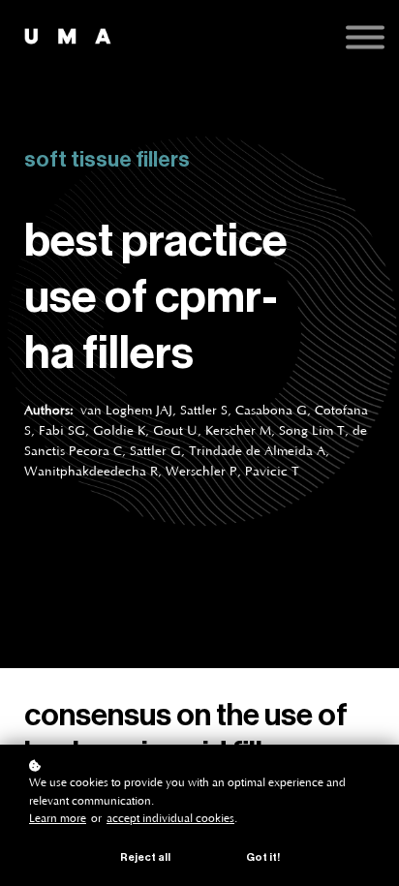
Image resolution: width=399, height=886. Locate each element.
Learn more (57, 818)
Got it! (263, 857)
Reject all (145, 857)
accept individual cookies (170, 818)
